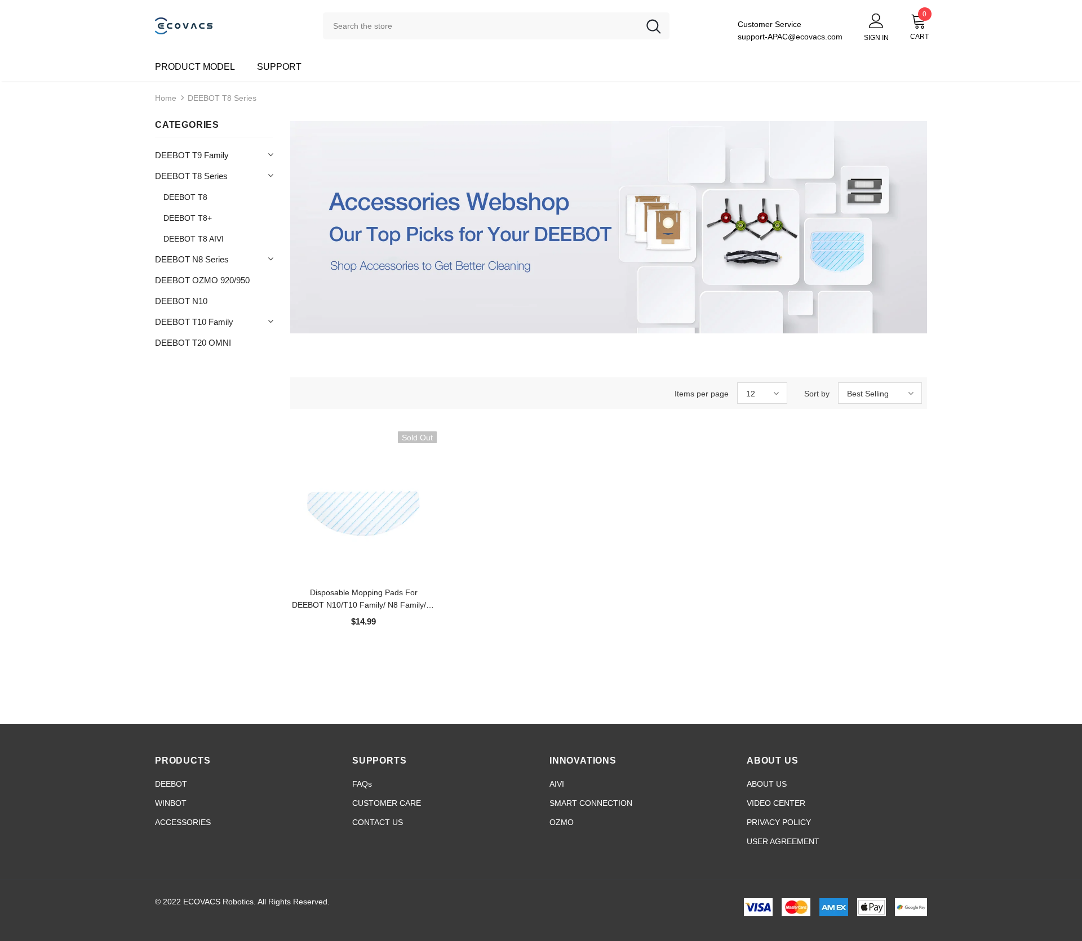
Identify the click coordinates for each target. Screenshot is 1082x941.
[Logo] (230, 25)
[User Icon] (876, 20)
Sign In (876, 38)
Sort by (817, 393)
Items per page (702, 393)
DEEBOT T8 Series (222, 97)
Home (165, 97)
